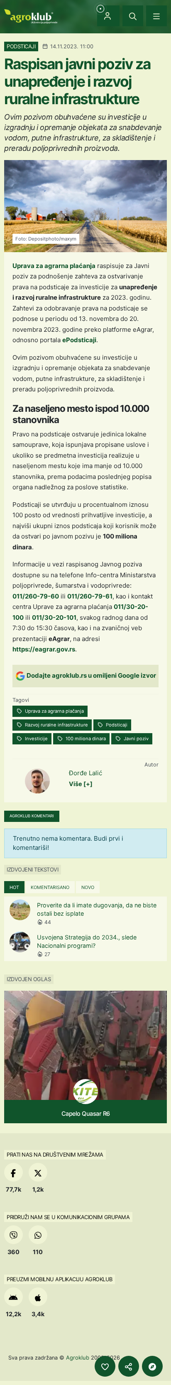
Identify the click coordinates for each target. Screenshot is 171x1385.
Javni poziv (135, 738)
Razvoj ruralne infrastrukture (56, 725)
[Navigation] (156, 15)
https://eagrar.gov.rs (43, 649)
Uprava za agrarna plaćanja (53, 266)
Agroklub (77, 1357)
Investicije (36, 738)
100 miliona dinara (85, 738)
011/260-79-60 (35, 596)
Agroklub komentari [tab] (32, 816)
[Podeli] (128, 1366)
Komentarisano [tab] (50, 887)
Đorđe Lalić (85, 773)
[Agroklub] (30, 15)
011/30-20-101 (54, 617)
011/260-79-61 (89, 596)
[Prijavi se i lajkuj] (105, 1366)
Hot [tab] (14, 887)
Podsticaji (116, 725)
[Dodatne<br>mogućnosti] (152, 1366)
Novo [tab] (87, 887)
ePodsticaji (79, 340)
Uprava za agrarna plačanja (54, 711)
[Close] (132, 15)
